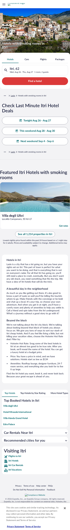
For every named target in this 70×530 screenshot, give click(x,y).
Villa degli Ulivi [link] (10, 406)
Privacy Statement (15, 527)
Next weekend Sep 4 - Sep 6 (37, 141)
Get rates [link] (63, 226)
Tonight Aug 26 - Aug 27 (37, 120)
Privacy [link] (18, 486)
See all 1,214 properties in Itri (35, 234)
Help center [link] (41, 486)
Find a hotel (35, 81)
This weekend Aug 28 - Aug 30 (37, 131)
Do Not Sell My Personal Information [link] (29, 490)
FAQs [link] (50, 486)
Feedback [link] (51, 490)
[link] (35, 457)
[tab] (10, 59)
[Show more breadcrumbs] (5, 96)
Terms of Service (33, 527)
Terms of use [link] (28, 486)
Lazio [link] (13, 96)
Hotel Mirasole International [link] (17, 412)
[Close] (64, 508)
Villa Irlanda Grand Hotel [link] (15, 418)
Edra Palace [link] (9, 424)
